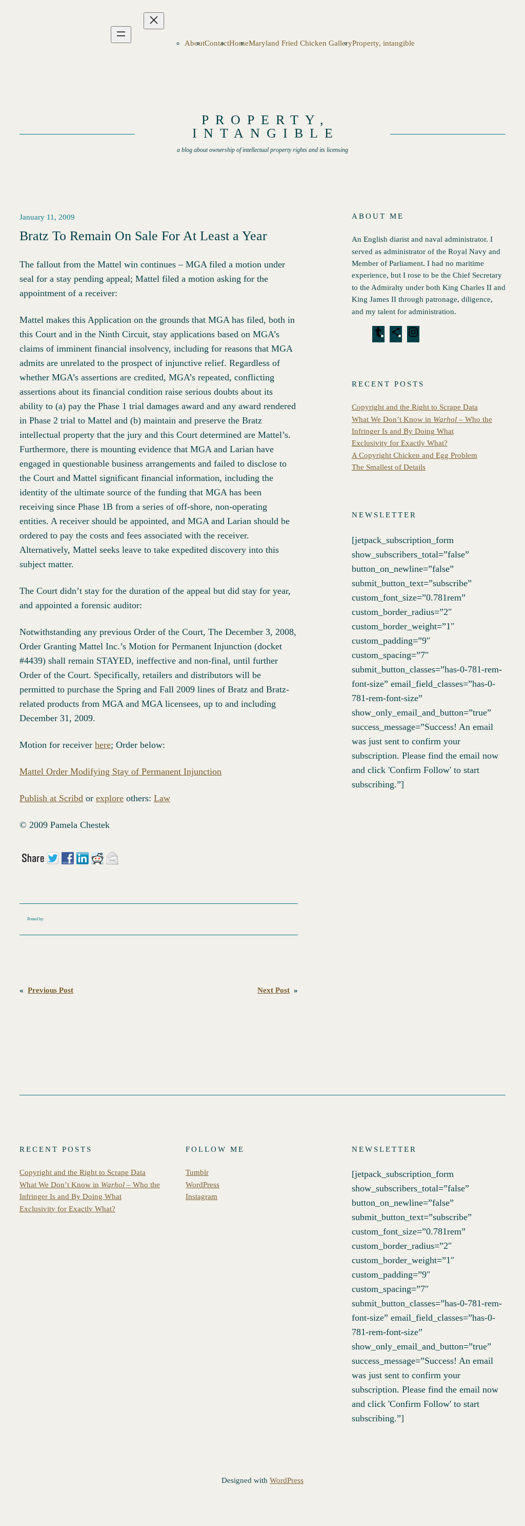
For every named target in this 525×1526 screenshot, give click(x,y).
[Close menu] (154, 20)
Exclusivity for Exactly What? (400, 443)
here (103, 745)
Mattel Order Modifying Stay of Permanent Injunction (120, 771)
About (195, 43)
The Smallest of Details (389, 467)
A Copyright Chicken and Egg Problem (414, 455)
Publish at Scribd (51, 798)
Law (162, 798)
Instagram (201, 1196)
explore (110, 798)
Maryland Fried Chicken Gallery (300, 43)
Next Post (273, 990)
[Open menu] (121, 34)
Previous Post (50, 990)
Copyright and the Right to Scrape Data (415, 407)
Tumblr (197, 1172)
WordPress (202, 1185)
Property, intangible (383, 43)
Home (239, 43)
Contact (217, 43)
